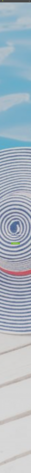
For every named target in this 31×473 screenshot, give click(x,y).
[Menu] (29, 1)
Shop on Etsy (15, 243)
